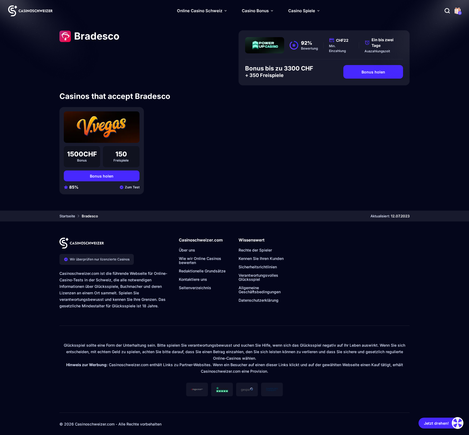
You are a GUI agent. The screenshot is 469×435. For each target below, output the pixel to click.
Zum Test (132, 187)
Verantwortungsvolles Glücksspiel (258, 277)
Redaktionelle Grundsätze (202, 271)
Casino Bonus (255, 10)
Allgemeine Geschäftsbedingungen (260, 290)
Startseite (67, 216)
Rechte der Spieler (255, 250)
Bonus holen (373, 72)
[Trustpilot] (222, 389)
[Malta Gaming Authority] (197, 389)
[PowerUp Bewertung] (264, 45)
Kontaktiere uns (193, 279)
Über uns (187, 250)
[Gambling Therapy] (272, 389)
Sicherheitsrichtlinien (258, 267)
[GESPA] (247, 389)
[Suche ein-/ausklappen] (447, 11)
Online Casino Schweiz (199, 10)
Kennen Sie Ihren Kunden (261, 258)
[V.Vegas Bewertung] (102, 127)
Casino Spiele (301, 10)
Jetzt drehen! (436, 423)
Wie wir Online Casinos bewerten (200, 260)
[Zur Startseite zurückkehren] (30, 10)
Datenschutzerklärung (258, 300)
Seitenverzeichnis (195, 288)
